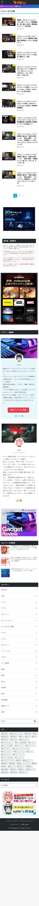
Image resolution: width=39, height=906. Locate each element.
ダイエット (5, 645)
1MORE (5, 733)
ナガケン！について (12, 821)
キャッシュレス (6, 620)
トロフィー (20, 757)
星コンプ (12, 766)
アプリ (3, 608)
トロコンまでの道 (7, 757)
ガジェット (5, 614)
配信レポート (31, 769)
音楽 (2, 712)
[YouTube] (22, 416)
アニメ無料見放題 (21, 742)
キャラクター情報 (7, 626)
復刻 (35, 763)
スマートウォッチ (19, 754)
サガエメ (30, 751)
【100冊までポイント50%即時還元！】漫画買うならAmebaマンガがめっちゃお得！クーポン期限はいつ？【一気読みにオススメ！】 (24, 547)
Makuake (5, 736)
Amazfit (28, 733)
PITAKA (14, 736)
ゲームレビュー (7, 751)
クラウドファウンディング (22, 748)
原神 (19, 760)
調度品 (22, 769)
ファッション (6, 651)
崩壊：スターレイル (24, 763)
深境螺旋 (5, 769)
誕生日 (14, 769)
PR (22, 736)
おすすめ (14, 739)
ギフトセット (6, 748)
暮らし (3, 681)
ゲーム (3, 632)
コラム (3, 638)
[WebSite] (16, 416)
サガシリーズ (6, 754)
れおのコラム (24, 739)
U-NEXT (5, 739)
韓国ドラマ (5, 706)
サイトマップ (15, 824)
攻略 (2, 669)
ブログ (3, 657)
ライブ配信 (5, 663)
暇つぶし (21, 766)
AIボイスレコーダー (17, 733)
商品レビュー (28, 760)
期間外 (29, 766)
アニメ (3, 602)
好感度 (13, 763)
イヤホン (33, 742)
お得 (2, 596)
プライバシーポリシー (27, 821)
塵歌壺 (5, 763)
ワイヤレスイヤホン (8, 760)
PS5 (35, 736)
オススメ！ (20, 745)
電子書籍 (4, 700)
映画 (2, 675)
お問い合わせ (25, 824)
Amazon (4, 590)
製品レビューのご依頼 (18, 410)
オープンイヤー (31, 745)
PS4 (28, 736)
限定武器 (5, 772)
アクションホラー (7, 742)
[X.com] (19, 416)
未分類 (3, 687)
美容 (2, 694)
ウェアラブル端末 (7, 745)
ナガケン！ (15, 828)
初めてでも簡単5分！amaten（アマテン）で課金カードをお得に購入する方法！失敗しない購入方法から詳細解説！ (24, 559)
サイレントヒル (20, 751)
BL (35, 733)
